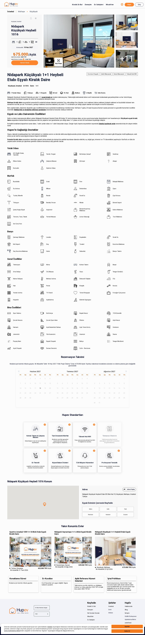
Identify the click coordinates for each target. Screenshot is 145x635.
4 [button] (40, 378)
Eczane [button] (125, 514)
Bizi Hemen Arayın (42, 607)
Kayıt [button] (129, 5)
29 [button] (25, 398)
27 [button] (50, 393)
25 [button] (40, 393)
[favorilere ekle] (35, 18)
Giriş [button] (139, 5)
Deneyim (88, 5)
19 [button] (45, 388)
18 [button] (40, 388)
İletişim (127, 613)
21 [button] (20, 393)
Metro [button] (90, 509)
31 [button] (82, 398)
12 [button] (45, 383)
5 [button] (57, 383)
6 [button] (62, 383)
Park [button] (125, 509)
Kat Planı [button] (58, 63)
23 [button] (30, 393)
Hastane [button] (108, 514)
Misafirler (110, 5)
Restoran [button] (90, 514)
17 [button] (35, 388)
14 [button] (20, 388)
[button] (44, 504)
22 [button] (25, 393)
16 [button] (30, 388)
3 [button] (35, 378)
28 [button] (20, 398)
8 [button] (25, 383)
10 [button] (35, 383)
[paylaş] (31, 18)
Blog (126, 610)
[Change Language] (122, 4)
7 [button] (20, 383)
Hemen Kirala (24, 63)
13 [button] (50, 383)
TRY (36, 614)
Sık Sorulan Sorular (93, 613)
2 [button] (30, 378)
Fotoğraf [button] (49, 63)
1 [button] (25, 378)
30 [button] (30, 398)
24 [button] (35, 393)
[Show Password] (140, 31)
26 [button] (45, 393)
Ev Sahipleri (98, 5)
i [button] (23, 59)
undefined (128, 623)
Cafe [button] (108, 509)
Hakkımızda (128, 606)
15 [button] (25, 388)
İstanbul (111, 606)
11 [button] (40, 383)
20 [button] (50, 388)
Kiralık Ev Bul (77, 5)
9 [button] (30, 383)
